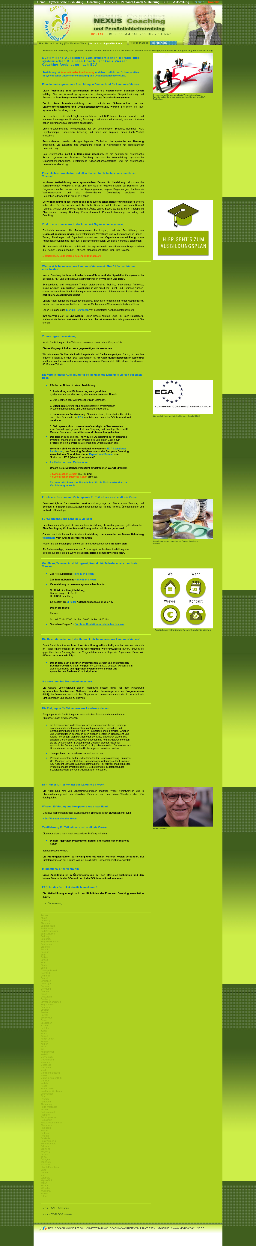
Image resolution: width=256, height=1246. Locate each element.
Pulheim (45, 1109)
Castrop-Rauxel (49, 970)
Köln (43, 1049)
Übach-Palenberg (50, 1167)
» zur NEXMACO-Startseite (57, 1214)
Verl (43, 1175)
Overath (45, 1099)
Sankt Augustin (48, 1141)
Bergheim (46, 939)
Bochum (45, 952)
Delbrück (45, 975)
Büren (44, 968)
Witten (44, 1183)
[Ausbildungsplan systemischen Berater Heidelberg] (183, 259)
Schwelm (45, 1146)
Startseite (48, 50)
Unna (43, 1170)
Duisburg (45, 999)
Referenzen (159, 43)
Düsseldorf (46, 996)
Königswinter (47, 1052)
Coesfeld (45, 973)
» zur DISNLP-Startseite (56, 1208)
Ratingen (45, 1114)
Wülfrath (45, 1185)
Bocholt (44, 949)
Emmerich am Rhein (51, 1002)
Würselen (45, 1188)
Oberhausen (47, 1093)
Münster (45, 1080)
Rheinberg (46, 1128)
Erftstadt (45, 1010)
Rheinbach (46, 1125)
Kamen (44, 1036)
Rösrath (45, 1135)
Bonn (43, 954)
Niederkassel (47, 1088)
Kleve (43, 1046)
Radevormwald (48, 1112)
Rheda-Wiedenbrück (51, 1122)
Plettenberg (46, 1104)
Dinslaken (46, 981)
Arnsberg (45, 920)
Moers (44, 1075)
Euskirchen (46, 1023)
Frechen (45, 1025)
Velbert (44, 1172)
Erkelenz (45, 1012)
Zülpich (44, 1196)
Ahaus (44, 918)
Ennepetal (46, 1007)
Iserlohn (45, 1028)
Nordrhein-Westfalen (51, 1091)
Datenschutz (143, 34)
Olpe (43, 1096)
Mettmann (46, 1067)
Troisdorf (45, 1164)
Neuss (44, 1086)
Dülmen (45, 991)
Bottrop (44, 960)
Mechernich (47, 1057)
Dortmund (46, 989)
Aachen (45, 915)
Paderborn (46, 1101)
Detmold (45, 978)
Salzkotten (46, 1138)
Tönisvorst (46, 1162)
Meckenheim (47, 1059)
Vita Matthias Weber (76, 43)
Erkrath (44, 1015)
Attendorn (46, 923)
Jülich (44, 1031)
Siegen (44, 1154)
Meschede (46, 1065)
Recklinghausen (49, 1117)
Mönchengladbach (50, 1073)
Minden (44, 1070)
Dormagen (46, 983)
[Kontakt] (183, 627)
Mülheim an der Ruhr (51, 1078)
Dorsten (45, 986)
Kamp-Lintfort (47, 1038)
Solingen (45, 1159)
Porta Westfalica (49, 1107)
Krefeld (44, 1054)
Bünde (44, 965)
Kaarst (44, 1033)
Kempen (45, 1041)
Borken (44, 957)
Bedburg (45, 936)
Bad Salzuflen (48, 933)
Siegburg (45, 1151)
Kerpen (44, 1044)
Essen (44, 1020)
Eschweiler (46, 1017)
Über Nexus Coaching (51, 43)
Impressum (118, 34)
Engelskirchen (48, 1004)
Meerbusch (46, 1062)
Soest (43, 1156)
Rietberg (45, 1133)
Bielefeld (45, 947)
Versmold (45, 1177)
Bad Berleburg (48, 926)
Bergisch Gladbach (50, 941)
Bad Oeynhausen (49, 931)
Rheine (44, 1130)
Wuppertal (46, 1191)
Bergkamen (46, 944)
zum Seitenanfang (52, 903)
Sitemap (164, 34)
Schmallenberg (48, 1143)
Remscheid (46, 1120)
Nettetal (45, 1083)
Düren (44, 994)
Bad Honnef (47, 928)
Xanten (44, 1193)
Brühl (43, 962)
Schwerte (45, 1149)
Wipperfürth (46, 1180)
